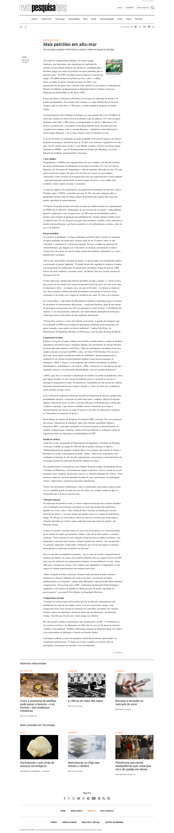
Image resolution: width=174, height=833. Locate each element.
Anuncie (91, 811)
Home (63, 811)
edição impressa (143, 8)
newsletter (129, 8)
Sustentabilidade (107, 19)
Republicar (126, 27)
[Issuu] (108, 798)
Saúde (93, 19)
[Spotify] (99, 798)
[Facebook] (65, 798)
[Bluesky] (78, 798)
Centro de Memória (114, 822)
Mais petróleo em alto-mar (70, 45)
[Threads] (83, 798)
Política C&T (46, 19)
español (151, 1)
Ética (85, 19)
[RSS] (103, 798)
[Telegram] (88, 798)
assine (119, 8)
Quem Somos (77, 811)
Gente (119, 19)
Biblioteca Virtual (91, 822)
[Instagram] (73, 798)
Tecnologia (60, 19)
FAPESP (54, 822)
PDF (25, 27)
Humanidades (74, 19)
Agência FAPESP (69, 822)
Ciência (34, 19)
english (144, 1)
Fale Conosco (107, 811)
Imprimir (21, 27)
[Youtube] (93, 798)
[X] (69, 798)
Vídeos (129, 19)
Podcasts (139, 19)
